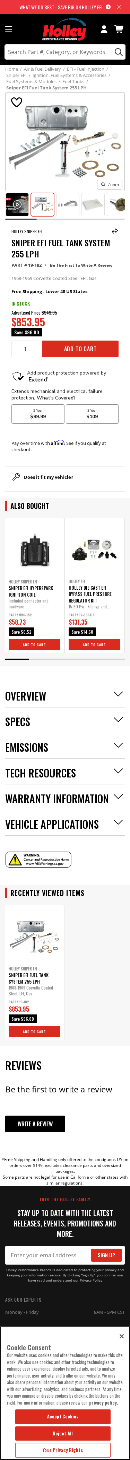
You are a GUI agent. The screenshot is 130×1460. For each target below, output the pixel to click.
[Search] (117, 52)
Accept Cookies (63, 1416)
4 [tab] (89, 659)
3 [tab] (65, 659)
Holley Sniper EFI (26, 231)
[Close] (121, 1336)
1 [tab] (17, 659)
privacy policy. (103, 1402)
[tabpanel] (34, 585)
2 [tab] (41, 659)
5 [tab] (113, 659)
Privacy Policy (91, 1280)
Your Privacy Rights (63, 1449)
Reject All (63, 1433)
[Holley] (65, 29)
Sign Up (106, 1255)
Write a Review (35, 1124)
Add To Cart (80, 349)
